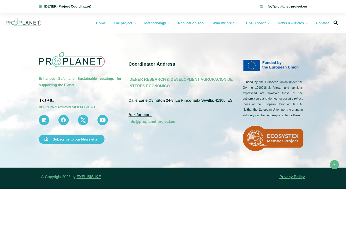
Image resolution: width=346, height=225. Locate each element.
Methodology (155, 23)
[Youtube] (102, 120)
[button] (72, 139)
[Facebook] (63, 120)
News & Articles (291, 23)
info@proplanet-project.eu (152, 122)
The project (123, 23)
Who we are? (223, 23)
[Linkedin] (44, 120)
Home (101, 23)
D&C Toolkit (256, 23)
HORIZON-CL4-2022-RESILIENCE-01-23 (67, 107)
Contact (322, 23)
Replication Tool (191, 23)
